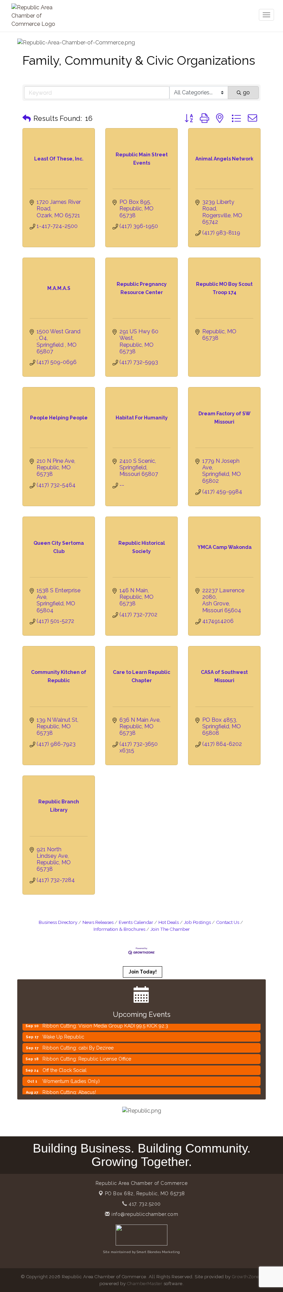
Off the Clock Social (64, 1063)
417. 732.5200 (144, 1204)
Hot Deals (168, 922)
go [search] (246, 92)
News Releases (98, 922)
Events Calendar (136, 922)
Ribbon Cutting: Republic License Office (86, 1052)
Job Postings (197, 922)
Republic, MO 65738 (145, 1193)
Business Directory (58, 922)
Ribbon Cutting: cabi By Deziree (78, 1041)
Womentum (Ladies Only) (71, 1074)
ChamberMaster (145, 1283)
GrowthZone (246, 1276)
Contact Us (227, 922)
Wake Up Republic (63, 1030)
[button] (26, 118)
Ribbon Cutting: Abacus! (69, 1085)
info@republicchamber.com (144, 1214)
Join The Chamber (170, 929)
